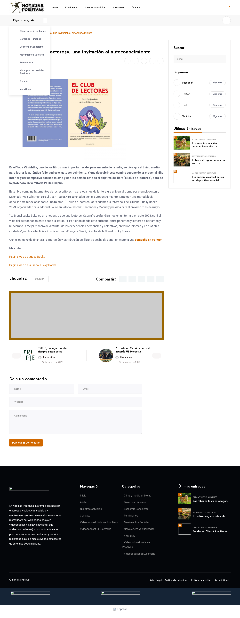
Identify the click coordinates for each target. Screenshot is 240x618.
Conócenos (71, 7)
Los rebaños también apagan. (210, 501)
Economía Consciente (31, 46)
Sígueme (217, 82)
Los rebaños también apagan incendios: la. (205, 144)
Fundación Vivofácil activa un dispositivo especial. (208, 178)
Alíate (83, 502)
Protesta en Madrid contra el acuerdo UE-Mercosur (132, 349)
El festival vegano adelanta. (209, 516)
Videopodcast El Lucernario (95, 529)
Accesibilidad (222, 580)
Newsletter (118, 7)
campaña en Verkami (149, 239)
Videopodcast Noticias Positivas (32, 72)
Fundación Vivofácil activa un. (211, 531)
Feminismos (26, 62)
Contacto (136, 7)
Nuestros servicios (95, 7)
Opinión (24, 81)
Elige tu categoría (24, 20)
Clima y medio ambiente (33, 31)
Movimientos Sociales (32, 54)
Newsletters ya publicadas (139, 529)
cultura (39, 279)
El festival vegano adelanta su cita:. (208, 161)
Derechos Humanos (30, 39)
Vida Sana (25, 89)
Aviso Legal (156, 580)
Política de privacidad (176, 580)
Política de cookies (201, 580)
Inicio (55, 7)
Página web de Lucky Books (27, 256)
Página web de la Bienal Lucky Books (32, 265)
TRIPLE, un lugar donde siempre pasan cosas (52, 349)
